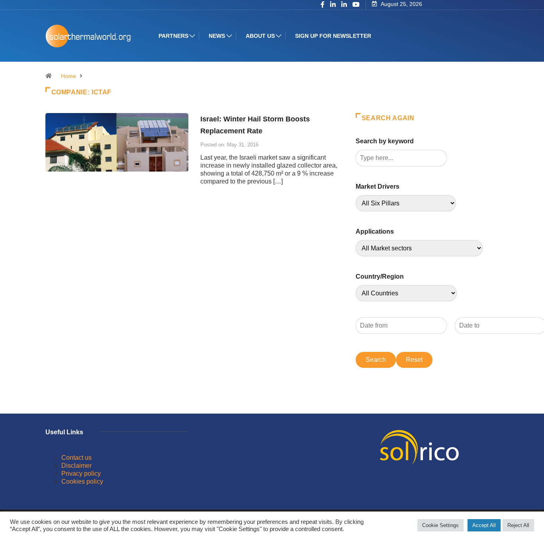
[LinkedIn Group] (333, 5)
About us (260, 36)
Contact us (76, 457)
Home (68, 76)
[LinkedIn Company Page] (344, 5)
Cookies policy (82, 481)
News (217, 36)
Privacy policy (81, 473)
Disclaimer (76, 465)
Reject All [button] (518, 525)
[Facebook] (323, 5)
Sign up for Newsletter (333, 36)
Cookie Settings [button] (440, 525)
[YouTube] (356, 5)
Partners (173, 36)
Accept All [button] (484, 525)
